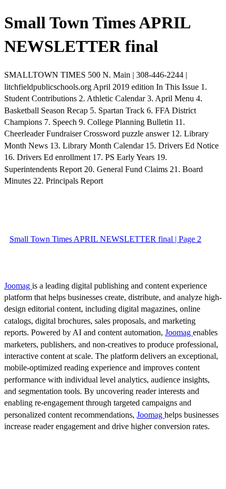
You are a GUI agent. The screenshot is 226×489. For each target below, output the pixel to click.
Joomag (18, 285)
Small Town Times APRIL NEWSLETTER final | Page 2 (105, 239)
